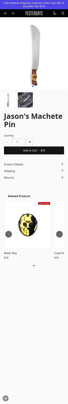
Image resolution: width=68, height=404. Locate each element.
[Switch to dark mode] (54, 13)
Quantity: (9, 135)
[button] (8, 100)
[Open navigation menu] (5, 13)
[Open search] (13, 13)
